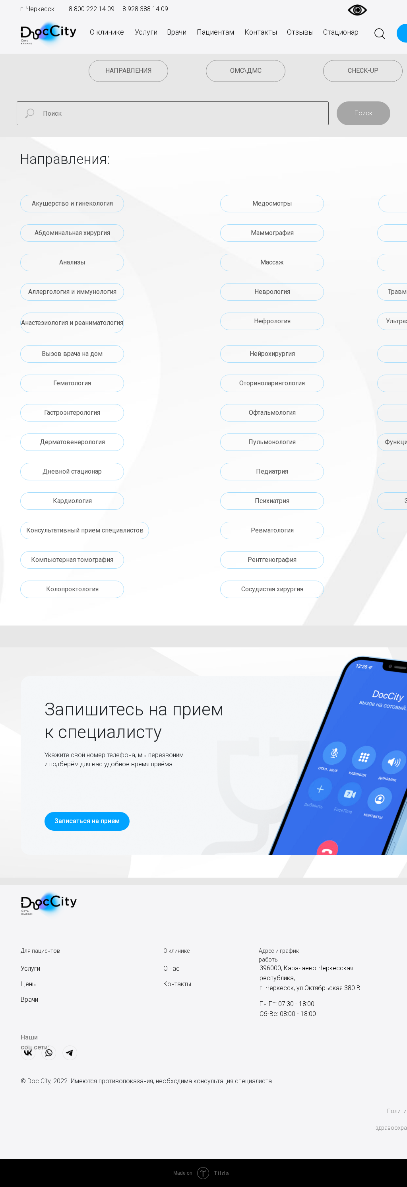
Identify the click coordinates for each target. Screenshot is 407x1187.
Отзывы (300, 32)
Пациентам (215, 32)
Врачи (176, 32)
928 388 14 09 (147, 9)
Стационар (341, 32)
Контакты (260, 32)
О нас (171, 968)
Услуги (146, 32)
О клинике (107, 32)
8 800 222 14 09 (91, 9)
